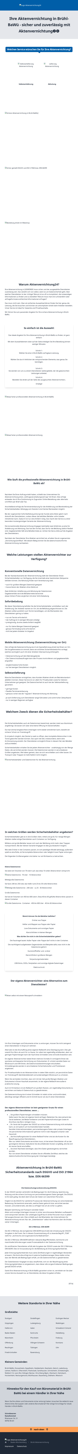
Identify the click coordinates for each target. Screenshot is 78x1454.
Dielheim (51, 1375)
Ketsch (55, 1368)
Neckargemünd (21, 1375)
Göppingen (9, 1323)
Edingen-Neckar (28, 1373)
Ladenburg (63, 1368)
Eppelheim (29, 1368)
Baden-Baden (10, 1333)
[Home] (39, 5)
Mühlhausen (33, 1375)
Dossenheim (19, 1368)
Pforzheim (34, 1338)
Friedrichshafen (11, 1352)
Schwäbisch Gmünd (63, 1328)
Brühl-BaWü (9, 1368)
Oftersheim (23, 1370)
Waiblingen (60, 1323)
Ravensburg (35, 1352)
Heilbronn (9, 1328)
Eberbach (53, 1373)
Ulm (57, 1347)
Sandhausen (42, 1370)
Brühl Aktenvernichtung (40, 1442)
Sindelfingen (35, 1318)
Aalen (32, 1328)
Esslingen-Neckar (62, 1318)
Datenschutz (22, 1446)
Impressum (9, 1446)
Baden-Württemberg (19, 1442)
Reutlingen (9, 1347)
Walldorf (8, 1373)
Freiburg (59, 1338)
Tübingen (34, 1347)
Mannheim (9, 1338)
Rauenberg (43, 1375)
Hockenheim (10, 1375)
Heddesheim (39, 1368)
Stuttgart (8, 1318)
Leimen (7, 1370)
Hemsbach (62, 1373)
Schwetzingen (63, 1370)
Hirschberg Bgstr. (42, 1373)
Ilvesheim (48, 1368)
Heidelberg (60, 1333)
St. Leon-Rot (17, 1373)
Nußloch (14, 1370)
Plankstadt (32, 1370)
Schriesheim (52, 1370)
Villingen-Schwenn (37, 1343)
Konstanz (59, 1343)
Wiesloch (59, 1375)
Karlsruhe (34, 1333)
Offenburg (9, 1343)
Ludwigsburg (35, 1323)
